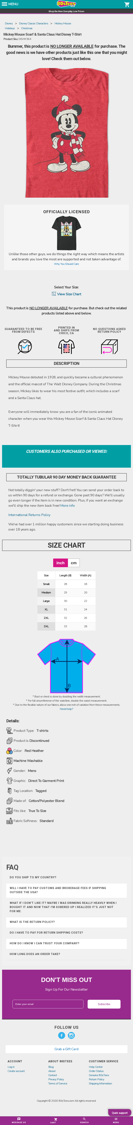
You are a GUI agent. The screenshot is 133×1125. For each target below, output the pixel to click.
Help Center (96, 1067)
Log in (11, 1067)
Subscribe (104, 1004)
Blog (51, 1067)
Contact (52, 1075)
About (52, 1071)
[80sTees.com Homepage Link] (66, 6)
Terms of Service (57, 1083)
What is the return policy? (32, 922)
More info (67, 505)
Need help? (66, 709)
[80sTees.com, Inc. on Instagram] (71, 1035)
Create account (16, 1071)
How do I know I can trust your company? (44, 943)
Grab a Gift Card (67, 1049)
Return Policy (96, 1079)
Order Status (96, 1071)
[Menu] (4, 5)
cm (74, 562)
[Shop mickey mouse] (66, 249)
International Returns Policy (29, 515)
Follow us (66, 1027)
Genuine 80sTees (99, 1075)
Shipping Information (100, 1083)
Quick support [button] (120, 1113)
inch (60, 562)
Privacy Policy (56, 1079)
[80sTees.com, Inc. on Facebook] (61, 1035)
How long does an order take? (35, 954)
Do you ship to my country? (33, 877)
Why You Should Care (66, 264)
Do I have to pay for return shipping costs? (46, 932)
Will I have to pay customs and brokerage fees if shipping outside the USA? (58, 890)
